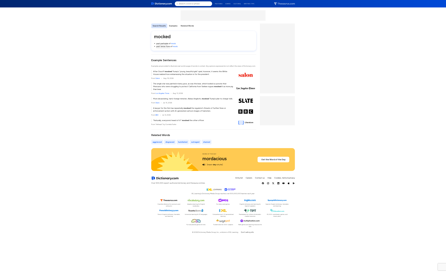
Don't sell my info (247, 232)
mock (173, 43)
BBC (157, 115)
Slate (157, 103)
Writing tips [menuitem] (249, 4)
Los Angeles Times (162, 93)
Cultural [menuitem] (237, 4)
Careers (249, 178)
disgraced (169, 142)
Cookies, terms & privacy (284, 178)
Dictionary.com (161, 3)
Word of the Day (209, 154)
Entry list (239, 178)
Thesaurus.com (284, 3)
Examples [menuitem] (173, 26)
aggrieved (157, 142)
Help (269, 178)
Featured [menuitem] (218, 4)
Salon (158, 78)
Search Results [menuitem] (159, 26)
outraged (195, 142)
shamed (206, 142)
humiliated (182, 142)
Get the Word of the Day (273, 159)
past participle (162, 43)
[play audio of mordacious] (203, 164)
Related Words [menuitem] (187, 26)
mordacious (214, 158)
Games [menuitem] (228, 4)
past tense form (163, 46)
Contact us (260, 178)
